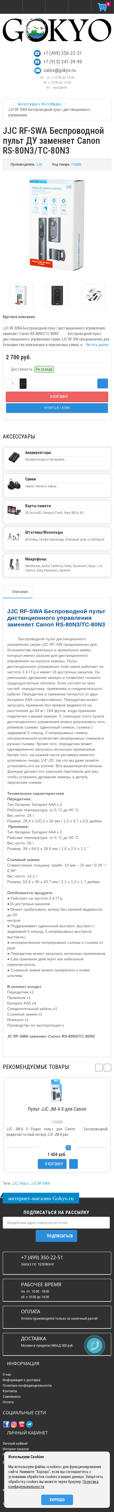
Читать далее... (98, 344)
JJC (15, 1183)
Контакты (10, 1391)
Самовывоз (12, 1396)
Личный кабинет (15, 1443)
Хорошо (57, 1500)
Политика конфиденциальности (27, 1385)
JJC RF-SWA (40, 1183)
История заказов (16, 1449)
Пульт (24, 1183)
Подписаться (60, 1236)
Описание (20, 591)
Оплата (8, 1402)
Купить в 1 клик (57, 1101)
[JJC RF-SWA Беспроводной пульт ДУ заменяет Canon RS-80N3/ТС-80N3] (57, 225)
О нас (7, 1374)
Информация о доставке (21, 1380)
